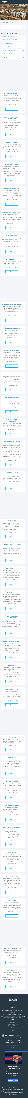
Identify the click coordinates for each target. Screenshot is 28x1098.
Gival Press (12, 521)
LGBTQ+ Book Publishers (8, 54)
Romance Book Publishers (8, 50)
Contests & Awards (13, 1024)
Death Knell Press (12, 473)
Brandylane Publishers (12, 328)
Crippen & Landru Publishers (12, 420)
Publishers (8, 22)
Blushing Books (11, 236)
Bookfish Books (12, 259)
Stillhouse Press (12, 876)
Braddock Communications (11, 304)
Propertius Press (12, 781)
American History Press (12, 93)
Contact (13, 1029)
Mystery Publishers (7, 43)
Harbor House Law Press (12, 545)
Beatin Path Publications (12, 212)
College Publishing (12, 398)
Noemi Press (12, 665)
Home (4, 22)
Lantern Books (12, 592)
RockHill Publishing (12, 805)
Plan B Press (11, 758)
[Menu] (23, 2)
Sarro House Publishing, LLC (12, 828)
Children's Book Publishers (9, 36)
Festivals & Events (12, 1026)
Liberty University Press (11, 641)
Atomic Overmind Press (12, 188)
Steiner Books (12, 852)
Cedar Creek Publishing (12, 374)
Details (11, 109)
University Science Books (12, 948)
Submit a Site (13, 1027)
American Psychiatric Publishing (11, 117)
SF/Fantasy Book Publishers (9, 47)
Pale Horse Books (12, 689)
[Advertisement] (14, 77)
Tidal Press (12, 900)
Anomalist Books (12, 142)
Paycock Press (12, 737)
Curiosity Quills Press (12, 442)
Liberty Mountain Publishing (12, 617)
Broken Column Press (12, 350)
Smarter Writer (15, 1016)
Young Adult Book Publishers (9, 39)
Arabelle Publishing (12, 164)
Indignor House (11, 568)
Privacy (13, 1030)
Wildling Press (12, 970)
